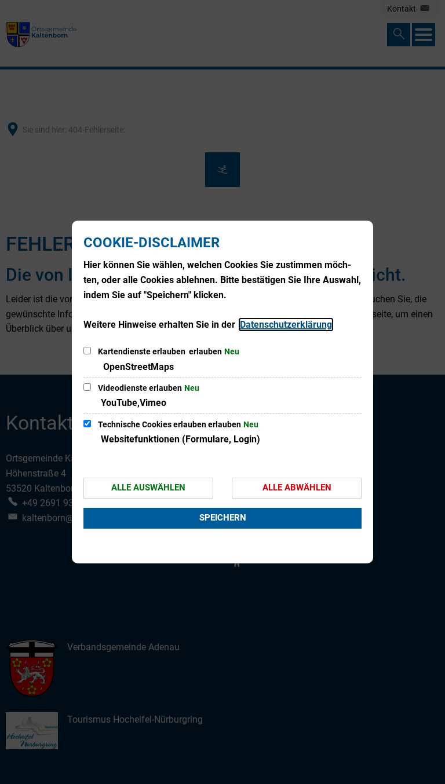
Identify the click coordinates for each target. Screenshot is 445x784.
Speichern (222, 517)
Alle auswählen (148, 487)
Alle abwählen (296, 487)
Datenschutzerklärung (286, 324)
